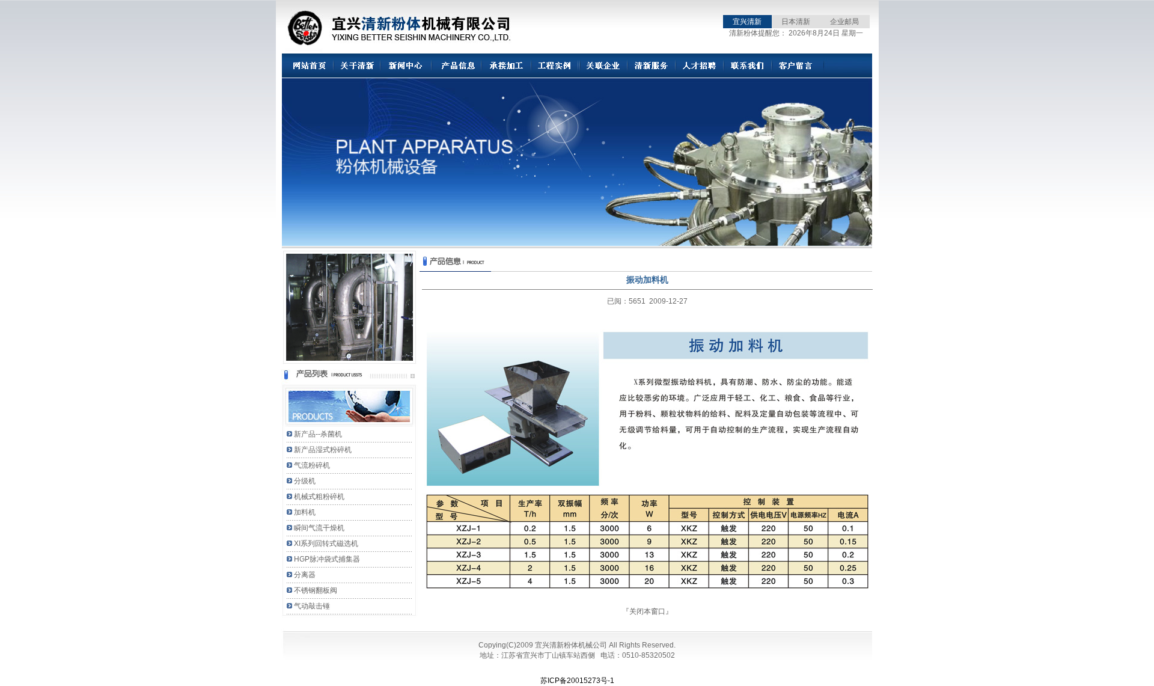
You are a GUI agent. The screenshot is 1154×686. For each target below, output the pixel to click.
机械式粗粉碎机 (319, 496)
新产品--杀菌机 (318, 434)
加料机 (305, 512)
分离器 (305, 575)
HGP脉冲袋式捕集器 (327, 559)
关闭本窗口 (647, 611)
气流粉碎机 (312, 465)
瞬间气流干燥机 (319, 528)
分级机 (305, 481)
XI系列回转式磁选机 (326, 543)
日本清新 (795, 21)
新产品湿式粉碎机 (323, 450)
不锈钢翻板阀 (315, 590)
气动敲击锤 (312, 606)
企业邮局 (844, 21)
